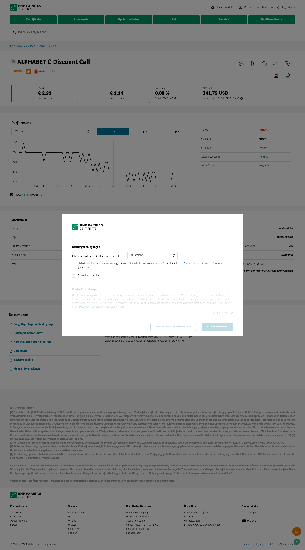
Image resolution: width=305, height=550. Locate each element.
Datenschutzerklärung (196, 263)
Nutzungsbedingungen (103, 263)
